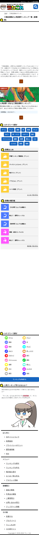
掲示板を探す (11, 472)
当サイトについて (12, 437)
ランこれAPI (10, 525)
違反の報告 (10, 490)
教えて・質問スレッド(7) (16, 240)
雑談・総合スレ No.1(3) (16, 232)
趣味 (15, 139)
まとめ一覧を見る (32, 195)
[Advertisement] (19, 44)
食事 (21, 139)
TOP (5, 13)
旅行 (32, 134)
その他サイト (11, 529)
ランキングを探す (12, 463)
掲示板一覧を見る (32, 246)
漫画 (18, 130)
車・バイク (15, 134)
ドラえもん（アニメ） (16, 181)
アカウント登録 (12, 480)
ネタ (35, 139)
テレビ (35, 130)
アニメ (11, 130)
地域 (27, 143)
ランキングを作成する (19, 379)
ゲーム (4, 130)
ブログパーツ (11, 520)
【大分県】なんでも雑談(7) (17, 207)
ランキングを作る (12, 468)
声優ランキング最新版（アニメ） (19, 156)
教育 (21, 143)
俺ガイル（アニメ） (15, 172)
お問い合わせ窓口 (12, 502)
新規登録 (26, 395)
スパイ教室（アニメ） (16, 189)
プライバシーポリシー (14, 445)
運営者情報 (10, 449)
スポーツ (25, 134)
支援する (9, 516)
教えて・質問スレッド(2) (16, 215)
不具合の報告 (11, 494)
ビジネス (13, 143)
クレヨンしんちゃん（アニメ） (18, 164)
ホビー (7, 134)
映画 (28, 130)
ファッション (7, 139)
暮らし (28, 139)
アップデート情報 (12, 507)
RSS (7, 454)
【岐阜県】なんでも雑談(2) (17, 224)
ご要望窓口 (10, 498)
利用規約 (9, 441)
